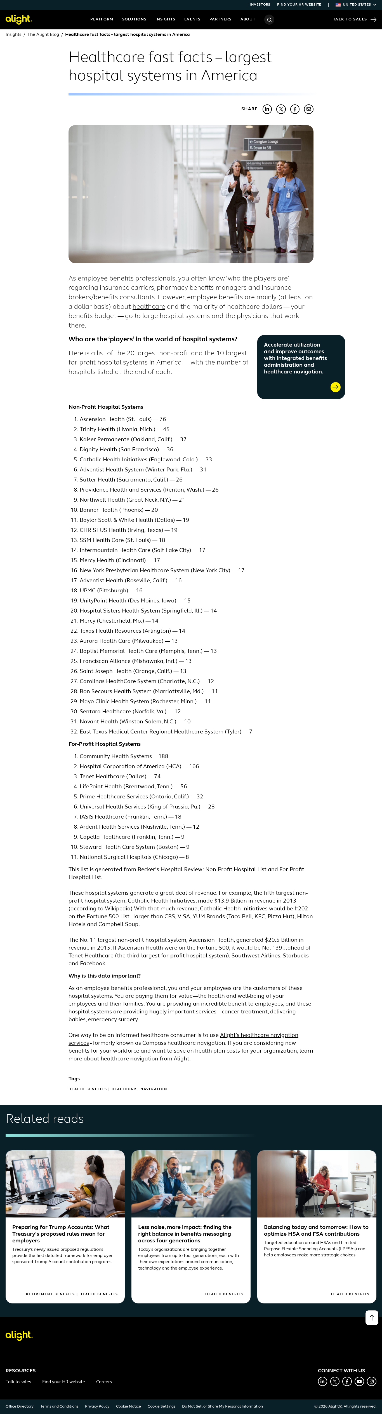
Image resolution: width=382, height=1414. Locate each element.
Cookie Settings (161, 1406)
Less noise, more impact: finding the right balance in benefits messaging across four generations (185, 1234)
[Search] (269, 19)
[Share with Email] (308, 109)
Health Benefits (88, 1089)
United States (357, 4)
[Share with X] (281, 109)
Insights (165, 19)
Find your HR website (299, 4)
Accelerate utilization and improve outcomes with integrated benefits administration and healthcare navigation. (295, 358)
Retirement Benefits (50, 1294)
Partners (220, 19)
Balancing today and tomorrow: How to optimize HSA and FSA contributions (316, 1231)
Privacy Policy (97, 1406)
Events (192, 19)
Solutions (134, 19)
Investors (260, 4)
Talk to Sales (350, 19)
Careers (104, 1382)
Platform (101, 19)
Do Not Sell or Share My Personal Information (222, 1406)
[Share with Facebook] (295, 109)
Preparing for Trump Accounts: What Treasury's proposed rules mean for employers (60, 1234)
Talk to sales (18, 1382)
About (248, 19)
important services (192, 1012)
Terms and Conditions (59, 1406)
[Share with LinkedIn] (267, 109)
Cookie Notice (128, 1406)
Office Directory (20, 1406)
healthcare (149, 307)
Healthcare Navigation (139, 1089)
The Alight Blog (43, 34)
